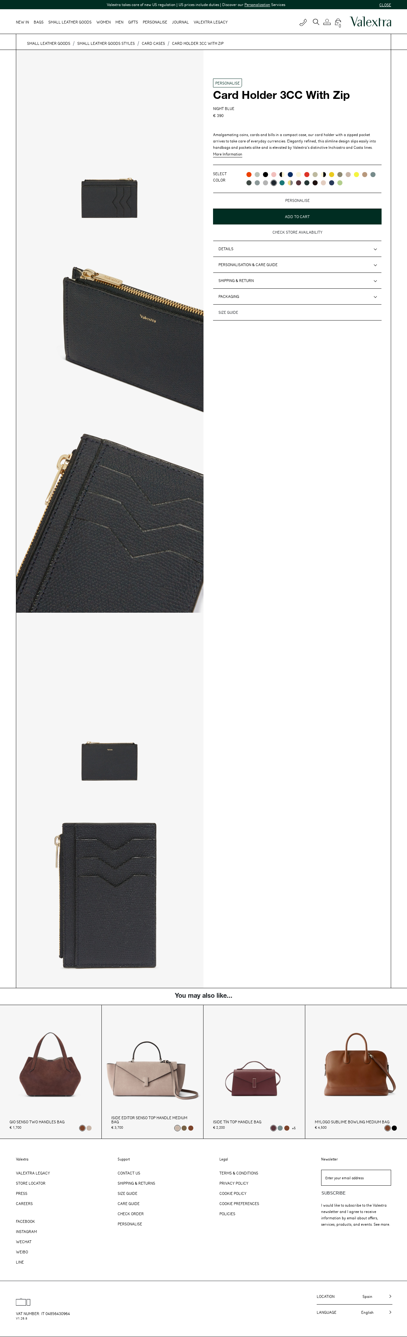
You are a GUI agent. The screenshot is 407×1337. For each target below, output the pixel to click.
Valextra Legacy (33, 1173)
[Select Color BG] (373, 174)
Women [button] (103, 22)
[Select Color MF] (315, 182)
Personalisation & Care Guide (248, 264)
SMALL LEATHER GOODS (48, 43)
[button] (328, 22)
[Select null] (184, 1128)
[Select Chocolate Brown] (190, 1128)
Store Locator (30, 1183)
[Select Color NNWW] (282, 174)
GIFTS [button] (133, 22)
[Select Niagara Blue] (280, 1128)
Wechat (23, 1241)
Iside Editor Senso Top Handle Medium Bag (149, 1120)
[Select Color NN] (265, 174)
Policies (227, 1213)
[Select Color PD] (348, 174)
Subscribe (333, 1193)
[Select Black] (394, 1128)
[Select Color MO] (339, 174)
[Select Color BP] (257, 182)
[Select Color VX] (306, 182)
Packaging (228, 296)
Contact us (129, 1173)
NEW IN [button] (22, 22)
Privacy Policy (233, 1183)
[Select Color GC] (257, 174)
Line (20, 1262)
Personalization (235, 4)
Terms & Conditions (238, 1173)
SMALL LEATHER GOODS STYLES (106, 43)
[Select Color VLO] (339, 182)
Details (225, 249)
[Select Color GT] (265, 182)
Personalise (155, 22)
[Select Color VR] (315, 174)
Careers (24, 1203)
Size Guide (127, 1193)
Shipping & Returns (136, 1183)
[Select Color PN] (273, 174)
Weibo (22, 1252)
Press (21, 1193)
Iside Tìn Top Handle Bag (237, 1122)
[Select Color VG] (282, 182)
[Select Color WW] (298, 174)
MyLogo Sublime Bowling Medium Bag (352, 1122)
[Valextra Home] (370, 22)
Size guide (228, 312)
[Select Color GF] (249, 182)
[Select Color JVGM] (290, 182)
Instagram (26, 1231)
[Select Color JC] (356, 174)
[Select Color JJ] (331, 174)
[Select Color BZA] (331, 182)
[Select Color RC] (306, 174)
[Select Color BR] (290, 174)
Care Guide (129, 1203)
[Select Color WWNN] (323, 174)
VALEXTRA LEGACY (211, 22)
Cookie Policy (232, 1193)
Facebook (25, 1221)
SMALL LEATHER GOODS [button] (70, 22)
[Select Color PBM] (323, 182)
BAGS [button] (39, 22)
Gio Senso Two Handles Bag (37, 1122)
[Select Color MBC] (364, 174)
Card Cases (153, 43)
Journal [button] (180, 22)
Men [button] (119, 22)
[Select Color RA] (298, 182)
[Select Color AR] (249, 174)
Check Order (131, 1213)
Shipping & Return (236, 280)
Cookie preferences (239, 1203)
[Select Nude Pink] (89, 1128)
